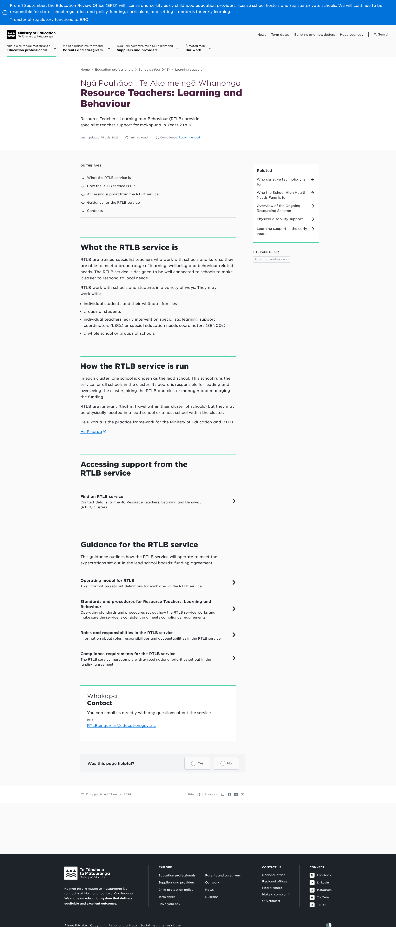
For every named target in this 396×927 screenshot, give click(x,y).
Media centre (272, 887)
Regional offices (274, 881)
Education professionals (114, 69)
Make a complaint (276, 894)
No (229, 763)
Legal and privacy (123, 925)
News (261, 35)
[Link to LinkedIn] (236, 794)
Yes (201, 763)
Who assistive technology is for (281, 181)
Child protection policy (175, 889)
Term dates (280, 35)
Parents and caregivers (223, 875)
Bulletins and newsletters (314, 35)
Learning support (188, 69)
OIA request (271, 900)
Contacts (95, 211)
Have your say (351, 35)
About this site (75, 925)
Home (85, 69)
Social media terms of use (160, 925)
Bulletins (211, 897)
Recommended (189, 137)
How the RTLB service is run (111, 186)
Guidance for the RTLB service (113, 202)
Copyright (98, 925)
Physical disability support (280, 219)
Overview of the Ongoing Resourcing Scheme (278, 208)
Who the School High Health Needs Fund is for (281, 195)
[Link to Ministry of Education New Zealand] (87, 873)
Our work (212, 882)
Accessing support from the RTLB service (123, 194)
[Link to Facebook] (229, 794)
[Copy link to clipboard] (223, 794)
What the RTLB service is (109, 178)
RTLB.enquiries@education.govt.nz (121, 725)
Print (191, 794)
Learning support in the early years (282, 231)
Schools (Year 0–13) (154, 69)
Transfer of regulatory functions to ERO (49, 19)
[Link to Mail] (242, 794)
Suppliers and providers (176, 882)
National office (273, 875)
